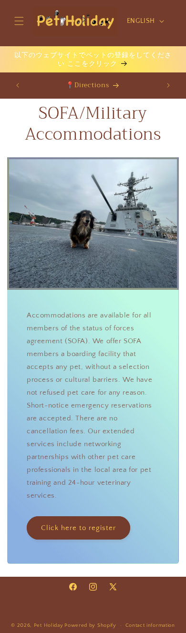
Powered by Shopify (90, 625)
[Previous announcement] (17, 85)
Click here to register (78, 528)
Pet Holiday (48, 625)
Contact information (150, 625)
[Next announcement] (168, 85)
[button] (19, 20)
